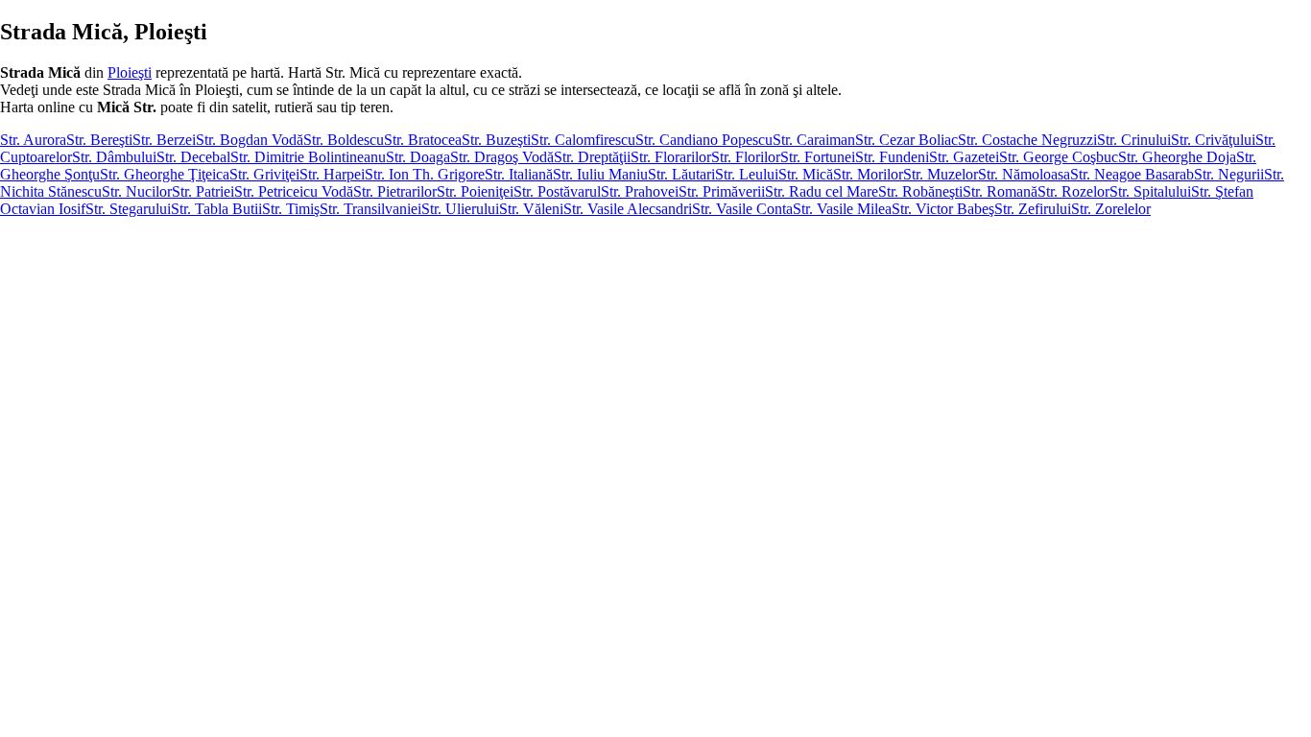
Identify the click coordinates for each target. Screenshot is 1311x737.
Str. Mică (805, 174)
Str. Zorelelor (1111, 209)
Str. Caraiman (814, 139)
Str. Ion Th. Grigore (425, 174)
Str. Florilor (745, 157)
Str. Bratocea (423, 139)
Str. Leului (746, 174)
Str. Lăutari (681, 174)
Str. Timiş (291, 209)
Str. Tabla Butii (216, 209)
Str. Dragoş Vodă (502, 157)
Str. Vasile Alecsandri (627, 209)
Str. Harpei (332, 174)
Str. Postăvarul (557, 191)
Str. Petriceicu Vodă (293, 191)
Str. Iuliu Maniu (600, 174)
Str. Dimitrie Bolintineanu (308, 157)
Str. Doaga (418, 157)
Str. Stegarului (128, 209)
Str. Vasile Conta (742, 209)
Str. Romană (1000, 191)
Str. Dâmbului (114, 157)
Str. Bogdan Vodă (249, 139)
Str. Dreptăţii (592, 157)
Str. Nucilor (137, 191)
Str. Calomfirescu (583, 139)
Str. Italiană (519, 174)
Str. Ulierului (460, 209)
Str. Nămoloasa (1024, 174)
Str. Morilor (868, 174)
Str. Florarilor (671, 157)
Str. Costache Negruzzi (1027, 139)
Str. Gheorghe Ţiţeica (164, 174)
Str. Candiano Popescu (704, 139)
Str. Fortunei (817, 157)
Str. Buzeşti (496, 139)
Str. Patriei (203, 191)
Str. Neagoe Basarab (1132, 174)
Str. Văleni (531, 209)
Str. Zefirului (1032, 209)
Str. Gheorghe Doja (1177, 157)
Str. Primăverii (722, 191)
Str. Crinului (1134, 139)
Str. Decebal (193, 157)
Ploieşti (129, 72)
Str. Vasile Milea (842, 209)
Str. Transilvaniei (370, 209)
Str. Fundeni (892, 157)
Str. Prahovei (640, 191)
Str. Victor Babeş (943, 209)
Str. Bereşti (99, 139)
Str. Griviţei (264, 174)
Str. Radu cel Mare (821, 191)
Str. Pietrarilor (395, 191)
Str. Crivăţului (1213, 139)
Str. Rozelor (1073, 191)
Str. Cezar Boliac (906, 139)
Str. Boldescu (343, 139)
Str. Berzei (164, 139)
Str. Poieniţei (475, 191)
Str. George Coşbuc (1058, 157)
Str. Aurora (33, 139)
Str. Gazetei (964, 157)
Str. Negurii (1229, 174)
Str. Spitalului (1150, 191)
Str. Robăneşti (920, 191)
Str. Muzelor (940, 174)
